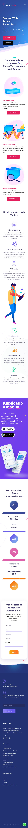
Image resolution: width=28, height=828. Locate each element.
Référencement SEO (10, 189)
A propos (5, 778)
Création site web (7, 748)
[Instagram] (9, 738)
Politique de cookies (7, 764)
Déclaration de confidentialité (10, 767)
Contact (5, 782)
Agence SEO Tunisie (8, 755)
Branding (5, 760)
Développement (8, 101)
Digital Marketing (9, 145)
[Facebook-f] (3, 738)
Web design (5, 757)
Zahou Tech (5, 414)
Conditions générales (8, 762)
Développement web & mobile (10, 751)
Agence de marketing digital (9, 753)
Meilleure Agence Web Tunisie (10, 785)
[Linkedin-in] (6, 738)
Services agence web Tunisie (14, 214)
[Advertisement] (14, 804)
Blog (4, 780)
